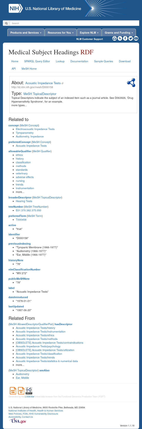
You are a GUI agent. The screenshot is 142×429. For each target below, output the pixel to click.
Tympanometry (24, 133)
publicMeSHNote (19, 278)
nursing (20, 181)
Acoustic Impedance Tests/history (35, 328)
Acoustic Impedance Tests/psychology (38, 346)
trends (19, 184)
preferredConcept (20, 142)
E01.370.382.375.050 (28, 210)
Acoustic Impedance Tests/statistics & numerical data (47, 361)
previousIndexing (20, 243)
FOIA (25, 413)
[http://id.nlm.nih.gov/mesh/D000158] (62, 83)
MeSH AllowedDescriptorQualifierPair (31, 324)
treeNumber (16, 206)
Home (14, 61)
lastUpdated (16, 306)
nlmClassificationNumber (24, 269)
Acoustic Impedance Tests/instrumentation (40, 331)
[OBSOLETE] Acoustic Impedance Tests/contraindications (49, 342)
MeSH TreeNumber (36, 206)
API (14, 68)
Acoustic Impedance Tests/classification (39, 353)
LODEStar (29, 396)
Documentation (79, 61)
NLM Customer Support (89, 39)
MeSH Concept (29, 125)
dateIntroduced (18, 297)
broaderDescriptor (20, 197)
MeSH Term (35, 216)
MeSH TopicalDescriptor (39, 93)
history (20, 158)
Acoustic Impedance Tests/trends (35, 357)
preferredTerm (17, 216)
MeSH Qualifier (42, 151)
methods (21, 166)
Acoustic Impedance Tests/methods (37, 339)
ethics (19, 155)
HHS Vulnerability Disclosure (43, 413)
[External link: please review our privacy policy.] (125, 38)
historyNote (16, 260)
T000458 (21, 219)
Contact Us (27, 416)
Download (125, 61)
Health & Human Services (50, 410)
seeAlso (44, 370)
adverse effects (25, 177)
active (12, 225)
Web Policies (15, 413)
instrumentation (25, 188)
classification (23, 162)
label (12, 288)
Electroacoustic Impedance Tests (35, 129)
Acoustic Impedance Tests (43, 83)
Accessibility (15, 416)
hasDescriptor (63, 324)
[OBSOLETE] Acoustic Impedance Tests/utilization (45, 350)
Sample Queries (103, 61)
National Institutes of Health (22, 410)
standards (22, 169)
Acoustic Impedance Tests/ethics (35, 335)
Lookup (60, 61)
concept (14, 125)
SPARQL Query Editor (37, 61)
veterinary (22, 173)
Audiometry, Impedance (30, 136)
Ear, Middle (22, 377)
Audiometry (22, 374)
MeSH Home (29, 68)
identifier (14, 234)
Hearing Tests (24, 201)
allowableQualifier (20, 151)
